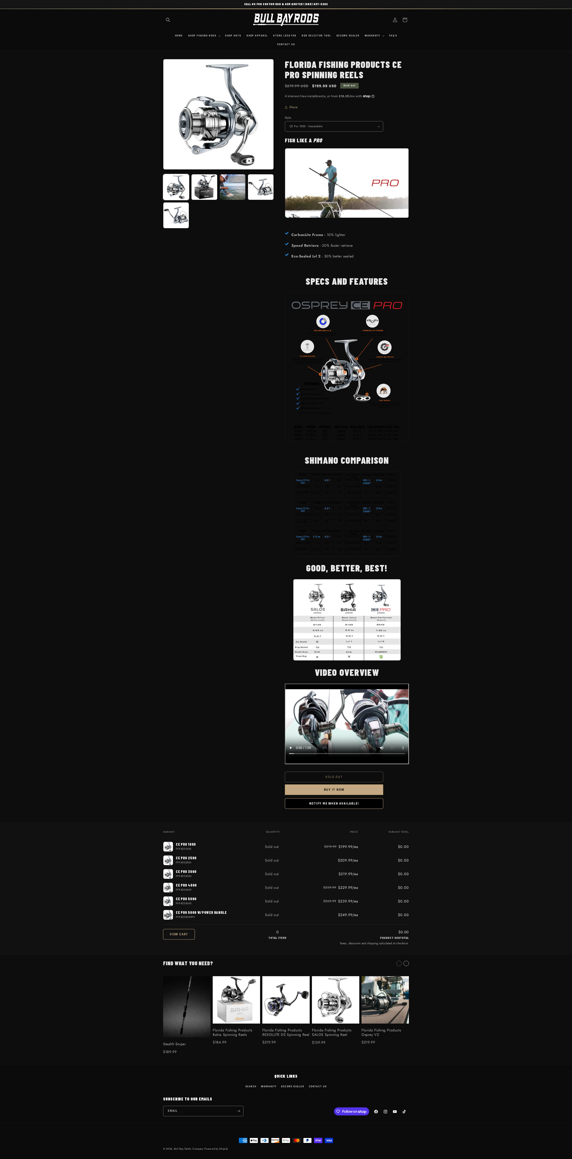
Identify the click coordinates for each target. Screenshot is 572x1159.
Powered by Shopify (216, 1149)
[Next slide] (406, 963)
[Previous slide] (399, 963)
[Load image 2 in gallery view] (204, 187)
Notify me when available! (334, 803)
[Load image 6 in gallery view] (176, 215)
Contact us (318, 1086)
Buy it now (334, 790)
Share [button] (293, 107)
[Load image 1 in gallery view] (176, 187)
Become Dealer (292, 1086)
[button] (168, 20)
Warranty (269, 1086)
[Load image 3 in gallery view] (233, 187)
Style (288, 118)
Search (251, 1086)
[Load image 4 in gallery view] (261, 187)
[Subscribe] (238, 1111)
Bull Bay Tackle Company (189, 1149)
